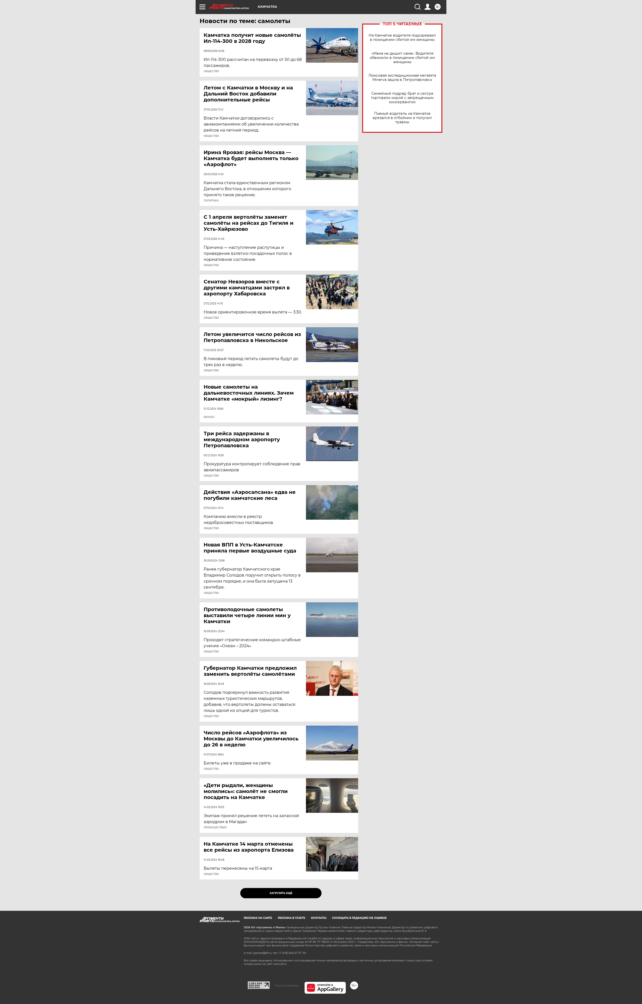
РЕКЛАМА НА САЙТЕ (258, 918)
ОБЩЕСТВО (211, 71)
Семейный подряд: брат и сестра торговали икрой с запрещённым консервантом (402, 97)
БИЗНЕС (209, 417)
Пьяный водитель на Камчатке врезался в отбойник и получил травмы (402, 117)
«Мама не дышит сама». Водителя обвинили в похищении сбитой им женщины (402, 57)
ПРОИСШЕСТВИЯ (215, 827)
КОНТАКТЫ (318, 918)
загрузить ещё (281, 893)
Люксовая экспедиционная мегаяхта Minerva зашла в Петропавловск (402, 77)
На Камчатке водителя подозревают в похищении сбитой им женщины (402, 37)
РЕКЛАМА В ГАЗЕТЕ (291, 918)
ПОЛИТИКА (211, 200)
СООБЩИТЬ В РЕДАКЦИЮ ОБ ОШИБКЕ (359, 918)
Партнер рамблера (287, 985)
